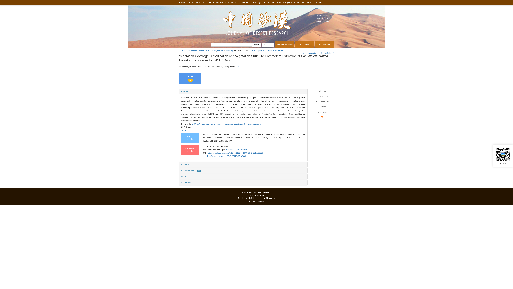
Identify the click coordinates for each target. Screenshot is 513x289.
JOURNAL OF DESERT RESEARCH (194, 51)
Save (209, 146)
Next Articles (326, 53)
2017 (214, 51)
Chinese (319, 2)
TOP (323, 117)
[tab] (243, 91)
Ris (237, 150)
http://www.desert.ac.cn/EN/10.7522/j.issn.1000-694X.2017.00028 (235, 153)
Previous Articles (311, 53)
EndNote (230, 150)
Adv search (268, 45)
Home (182, 2)
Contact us (269, 2)
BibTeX (244, 150)
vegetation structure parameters (247, 124)
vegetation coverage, (225, 124)
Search (256, 45)
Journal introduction (196, 2)
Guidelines (230, 2)
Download (307, 2)
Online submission (284, 45)
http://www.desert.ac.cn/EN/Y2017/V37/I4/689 (226, 156)
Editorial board (216, 2)
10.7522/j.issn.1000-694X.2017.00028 (267, 51)
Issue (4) (229, 51)
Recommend (222, 146)
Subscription (244, 2)
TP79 (183, 130)
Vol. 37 (220, 51)
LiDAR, (195, 124)
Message (257, 2)
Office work (324, 45)
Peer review (304, 45)
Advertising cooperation (288, 2)
